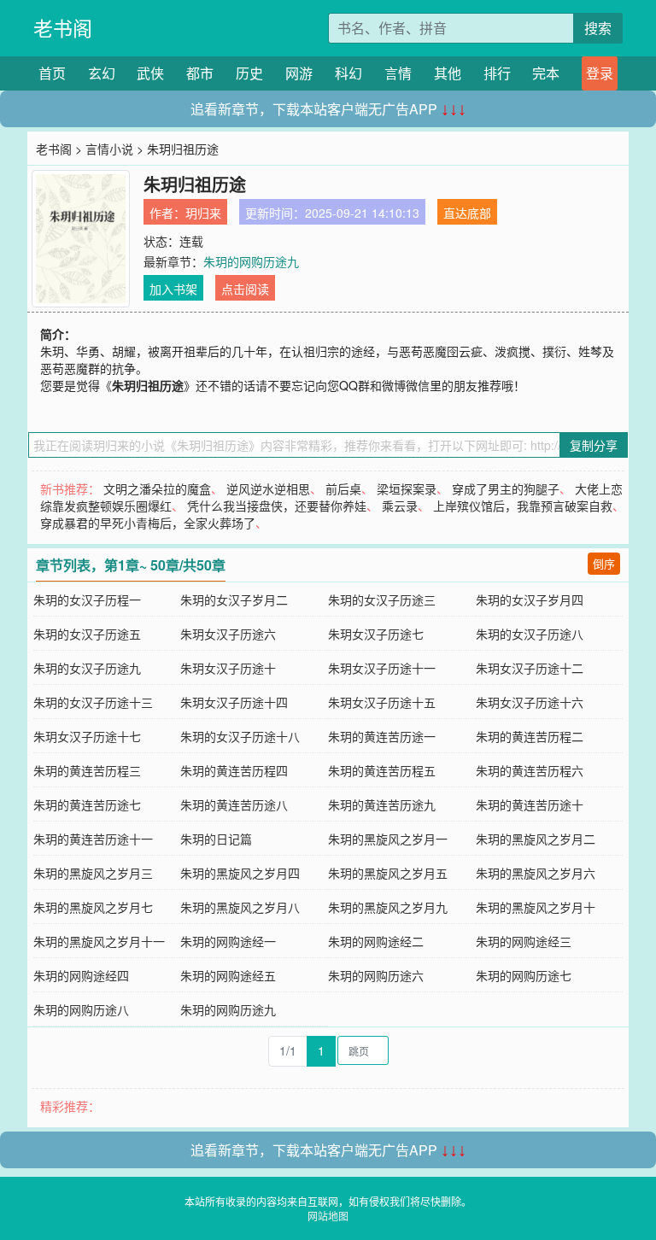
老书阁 (62, 28)
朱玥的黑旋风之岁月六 (535, 872)
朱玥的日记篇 (216, 838)
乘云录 (400, 505)
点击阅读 (245, 288)
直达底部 (467, 212)
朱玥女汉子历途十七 (87, 736)
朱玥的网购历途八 (81, 1009)
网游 (299, 73)
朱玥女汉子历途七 (376, 633)
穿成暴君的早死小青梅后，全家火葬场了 (147, 522)
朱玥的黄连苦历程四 (234, 770)
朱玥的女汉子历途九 (87, 667)
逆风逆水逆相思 (268, 488)
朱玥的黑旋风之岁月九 (388, 906)
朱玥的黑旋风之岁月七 (93, 906)
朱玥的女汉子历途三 (382, 599)
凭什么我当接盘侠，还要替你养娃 (276, 505)
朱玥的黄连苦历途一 (382, 736)
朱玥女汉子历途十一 (382, 667)
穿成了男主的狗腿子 (505, 488)
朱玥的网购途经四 (81, 975)
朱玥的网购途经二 (376, 941)
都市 (200, 73)
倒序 (604, 563)
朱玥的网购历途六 (376, 975)
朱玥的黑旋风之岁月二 (535, 838)
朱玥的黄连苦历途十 (529, 804)
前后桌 (343, 488)
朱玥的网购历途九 (251, 261)
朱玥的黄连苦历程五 (382, 770)
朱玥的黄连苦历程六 (529, 770)
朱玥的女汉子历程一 (87, 599)
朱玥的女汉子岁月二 (234, 599)
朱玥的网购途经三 (523, 941)
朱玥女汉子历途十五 (382, 702)
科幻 (348, 73)
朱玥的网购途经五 (228, 975)
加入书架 (173, 288)
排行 (497, 73)
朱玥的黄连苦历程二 (529, 736)
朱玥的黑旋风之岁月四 (240, 872)
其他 (447, 73)
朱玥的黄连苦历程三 (87, 770)
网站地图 (328, 1215)
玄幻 (101, 73)
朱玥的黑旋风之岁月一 (388, 838)
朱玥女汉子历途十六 (529, 702)
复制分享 (594, 444)
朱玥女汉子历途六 (228, 633)
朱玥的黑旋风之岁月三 (93, 872)
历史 (249, 73)
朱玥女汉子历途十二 (529, 667)
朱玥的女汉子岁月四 (529, 599)
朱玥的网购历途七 (523, 975)
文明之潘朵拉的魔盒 (157, 488)
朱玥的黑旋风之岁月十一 (99, 941)
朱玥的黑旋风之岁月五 (388, 872)
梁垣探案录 (406, 488)
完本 (545, 73)
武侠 (150, 73)
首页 (52, 73)
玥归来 (203, 212)
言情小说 (109, 148)
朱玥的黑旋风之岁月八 (240, 906)
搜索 (598, 28)
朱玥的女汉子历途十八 (240, 736)
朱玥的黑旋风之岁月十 (535, 906)
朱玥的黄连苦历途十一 (93, 838)
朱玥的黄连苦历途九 (382, 804)
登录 (599, 73)
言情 (398, 73)
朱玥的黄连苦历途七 (87, 804)
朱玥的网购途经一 (228, 941)
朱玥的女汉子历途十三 (93, 702)
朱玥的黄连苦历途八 (234, 804)
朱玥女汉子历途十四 (234, 702)
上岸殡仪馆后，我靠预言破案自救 (522, 505)
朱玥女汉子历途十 (228, 667)
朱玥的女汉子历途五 (87, 633)
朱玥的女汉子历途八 (529, 633)
